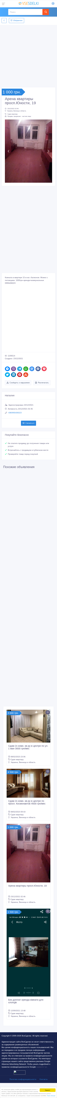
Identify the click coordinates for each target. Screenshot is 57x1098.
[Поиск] (45, 12)
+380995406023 (15, 413)
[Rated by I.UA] (19, 1072)
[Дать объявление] (53, 3)
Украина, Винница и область (16, 111)
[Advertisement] (28, 55)
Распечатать (43, 383)
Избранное (17, 20)
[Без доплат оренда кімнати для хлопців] (28, 952)
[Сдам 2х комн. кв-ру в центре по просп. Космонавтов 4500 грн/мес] (28, 783)
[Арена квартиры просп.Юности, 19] (28, 853)
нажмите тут (41, 1067)
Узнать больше (51, 1096)
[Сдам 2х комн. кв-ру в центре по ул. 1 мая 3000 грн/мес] (28, 726)
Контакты (43, 1079)
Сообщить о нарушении (20, 383)
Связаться (29, 423)
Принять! (47, 1090)
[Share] (7, 368)
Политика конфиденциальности (23, 1079)
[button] (8, 151)
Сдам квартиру (12, 114)
